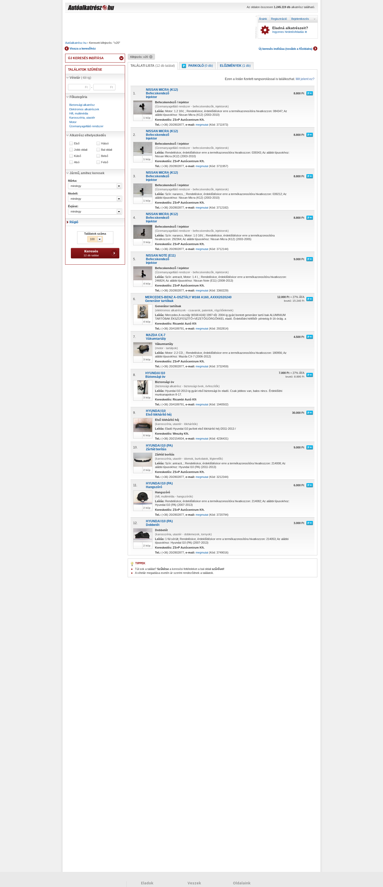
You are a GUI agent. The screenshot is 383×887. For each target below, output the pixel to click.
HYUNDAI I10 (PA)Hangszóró (159, 485)
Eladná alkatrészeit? (290, 29)
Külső (77, 156)
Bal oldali (106, 149)
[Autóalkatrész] (109, 8)
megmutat (202, 124)
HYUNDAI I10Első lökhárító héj (158, 412)
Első (76, 143)
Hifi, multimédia (78, 113)
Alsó (76, 162)
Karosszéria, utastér (82, 117)
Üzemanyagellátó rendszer (86, 126)
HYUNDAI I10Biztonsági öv (155, 375)
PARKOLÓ (200, 66)
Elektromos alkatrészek (84, 109)
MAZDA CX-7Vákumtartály (156, 337)
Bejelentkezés (300, 18)
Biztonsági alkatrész (82, 104)
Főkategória (78, 97)
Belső (104, 156)
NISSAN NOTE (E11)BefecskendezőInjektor (161, 259)
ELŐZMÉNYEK (235, 66)
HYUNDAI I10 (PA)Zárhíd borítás (159, 447)
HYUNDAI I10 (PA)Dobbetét (159, 523)
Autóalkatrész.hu (76, 42)
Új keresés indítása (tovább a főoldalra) (285, 48)
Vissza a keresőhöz (83, 48)
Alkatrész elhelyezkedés (88, 135)
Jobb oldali (80, 149)
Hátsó (105, 143)
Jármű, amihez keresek (87, 173)
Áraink (263, 18)
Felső (104, 162)
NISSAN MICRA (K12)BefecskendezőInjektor (162, 93)
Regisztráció (279, 18)
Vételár (80, 78)
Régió (74, 222)
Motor (73, 122)
